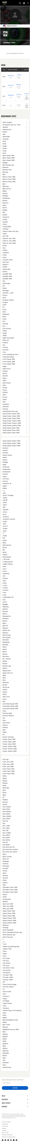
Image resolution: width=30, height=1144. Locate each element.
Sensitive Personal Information (8, 1136)
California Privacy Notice (7, 1134)
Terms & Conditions (6, 1121)
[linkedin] (13, 1140)
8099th (19, 84)
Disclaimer (4, 1128)
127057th (11, 85)
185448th (11, 95)
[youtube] (11, 1140)
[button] (28, 3)
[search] (20, 3)
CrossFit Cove (9, 42)
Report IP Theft (5, 1132)
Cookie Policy (5, 1126)
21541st (19, 94)
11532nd (26, 93)
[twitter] (5, 1140)
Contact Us (4, 1130)
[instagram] (8, 1140)
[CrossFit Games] (4, 3)
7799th (19, 75)
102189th (11, 75)
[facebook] (2, 1140)
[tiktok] (16, 1140)
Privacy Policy (5, 1124)
